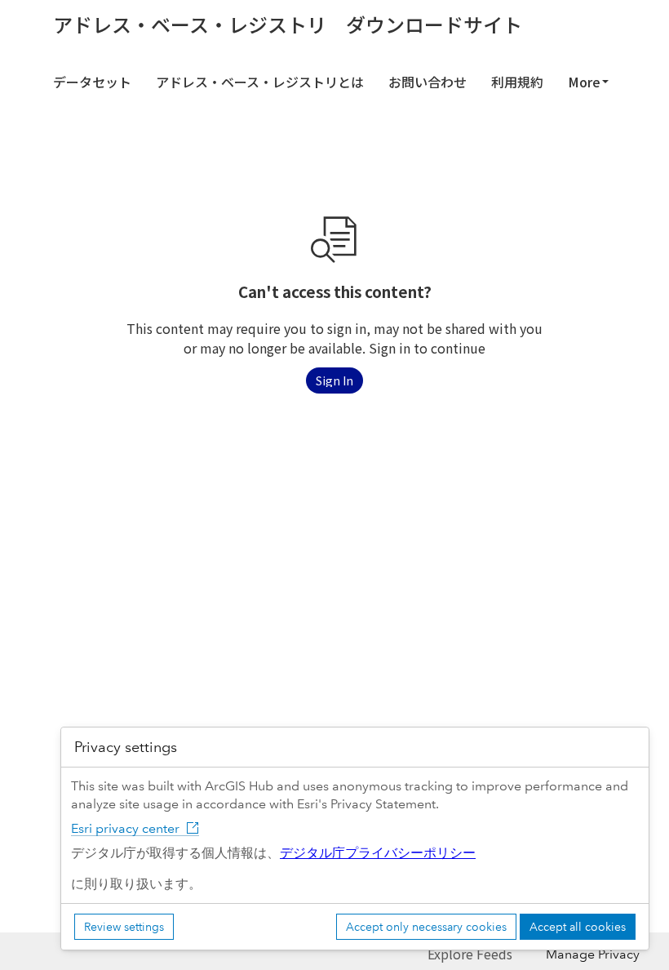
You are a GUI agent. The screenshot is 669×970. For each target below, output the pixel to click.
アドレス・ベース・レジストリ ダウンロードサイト (287, 24)
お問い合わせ (427, 81)
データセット (92, 81)
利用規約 (517, 81)
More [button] (584, 81)
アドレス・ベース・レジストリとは (260, 81)
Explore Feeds (470, 953)
